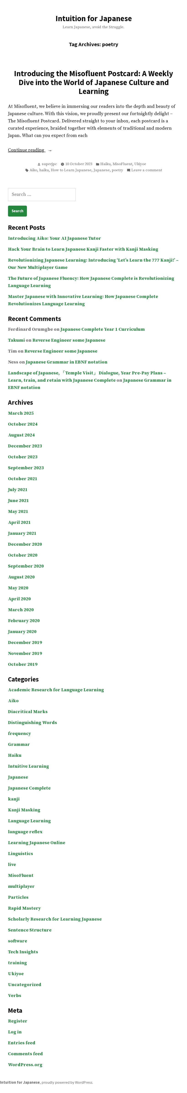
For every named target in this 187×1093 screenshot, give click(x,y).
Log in (15, 1032)
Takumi (16, 340)
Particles (18, 897)
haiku (44, 170)
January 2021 (22, 533)
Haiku (105, 164)
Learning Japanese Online (36, 843)
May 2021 (18, 512)
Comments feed (25, 1054)
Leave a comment (146, 171)
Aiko (33, 170)
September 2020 (26, 566)
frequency (19, 734)
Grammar (19, 744)
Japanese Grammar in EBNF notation (66, 362)
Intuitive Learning (28, 766)
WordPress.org (25, 1065)
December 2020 (25, 544)
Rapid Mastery (24, 908)
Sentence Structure (30, 930)
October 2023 (22, 457)
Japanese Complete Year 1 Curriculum (102, 329)
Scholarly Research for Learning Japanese (55, 919)
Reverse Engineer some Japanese (68, 340)
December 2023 (25, 446)
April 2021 (19, 522)
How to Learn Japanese (71, 170)
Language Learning (29, 821)
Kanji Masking (24, 810)
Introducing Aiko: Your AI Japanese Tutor (54, 238)
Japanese (102, 170)
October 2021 (22, 479)
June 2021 (18, 501)
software (17, 941)
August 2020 (21, 577)
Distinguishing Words (32, 723)
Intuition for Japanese (93, 18)
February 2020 (24, 621)
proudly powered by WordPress (67, 1082)
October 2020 (22, 555)
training (17, 963)
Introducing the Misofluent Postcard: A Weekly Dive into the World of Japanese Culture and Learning (93, 82)
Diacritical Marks (28, 712)
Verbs (14, 996)
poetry (117, 170)
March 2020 (21, 610)
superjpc (49, 164)
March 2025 (21, 413)
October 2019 (22, 664)
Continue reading (40, 150)
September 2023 (26, 468)
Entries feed (21, 1043)
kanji (14, 799)
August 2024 (21, 435)
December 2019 (25, 643)
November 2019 (25, 653)
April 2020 (19, 599)
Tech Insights (23, 952)
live (12, 865)
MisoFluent (122, 164)
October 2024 (22, 424)
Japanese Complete (29, 788)
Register (17, 1021)
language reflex (25, 832)
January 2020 (22, 632)
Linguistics (20, 854)
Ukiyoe (140, 164)
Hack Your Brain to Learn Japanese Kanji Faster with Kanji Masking (83, 249)
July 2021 (18, 490)
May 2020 (18, 588)
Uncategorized (24, 985)
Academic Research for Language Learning (56, 690)
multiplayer (21, 886)
